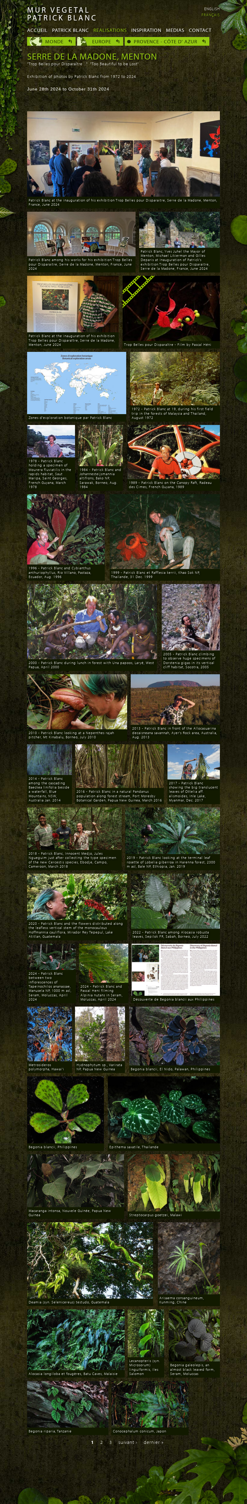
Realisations (110, 30)
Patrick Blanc (70, 30)
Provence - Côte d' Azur (165, 41)
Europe (101, 41)
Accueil (37, 30)
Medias (175, 30)
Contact (200, 30)
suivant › (127, 1442)
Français (211, 14)
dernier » (154, 1442)
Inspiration (146, 30)
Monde (54, 41)
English (212, 8)
